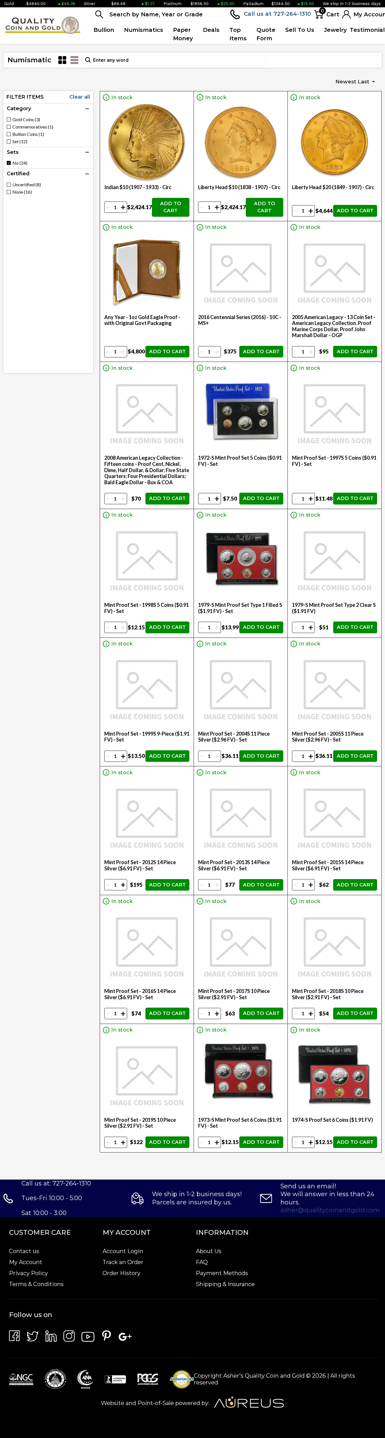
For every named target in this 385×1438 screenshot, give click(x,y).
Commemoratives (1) (32, 127)
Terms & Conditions (36, 1284)
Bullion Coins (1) (28, 134)
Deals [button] (211, 29)
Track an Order (123, 1262)
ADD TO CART (170, 207)
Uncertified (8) (26, 184)
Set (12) (19, 141)
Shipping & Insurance (225, 1284)
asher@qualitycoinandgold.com (330, 1210)
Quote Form (265, 34)
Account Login (123, 1251)
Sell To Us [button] (299, 29)
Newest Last (353, 82)
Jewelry (335, 29)
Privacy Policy (28, 1273)
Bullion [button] (104, 29)
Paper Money (183, 34)
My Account (25, 1262)
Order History (121, 1273)
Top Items (238, 34)
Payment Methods (222, 1273)
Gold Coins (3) (26, 119)
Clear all (79, 96)
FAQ (202, 1262)
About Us (209, 1251)
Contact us (24, 1251)
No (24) (19, 163)
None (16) (22, 192)
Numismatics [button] (143, 29)
